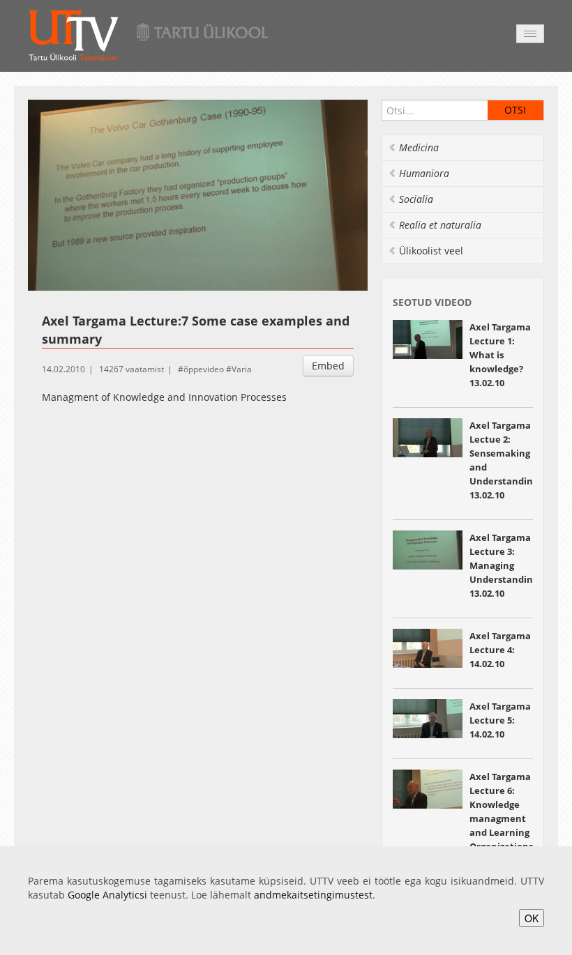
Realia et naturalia (440, 224)
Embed (328, 365)
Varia (242, 369)
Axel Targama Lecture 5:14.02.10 (500, 720)
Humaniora (424, 173)
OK (532, 918)
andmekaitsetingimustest (313, 894)
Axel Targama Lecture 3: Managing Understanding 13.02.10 (503, 565)
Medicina (419, 147)
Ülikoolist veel (431, 250)
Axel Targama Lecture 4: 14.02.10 (500, 649)
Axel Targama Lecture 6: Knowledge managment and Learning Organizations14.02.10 (501, 818)
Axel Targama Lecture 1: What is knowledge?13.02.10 (500, 355)
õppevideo (203, 369)
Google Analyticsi (107, 894)
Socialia (416, 199)
